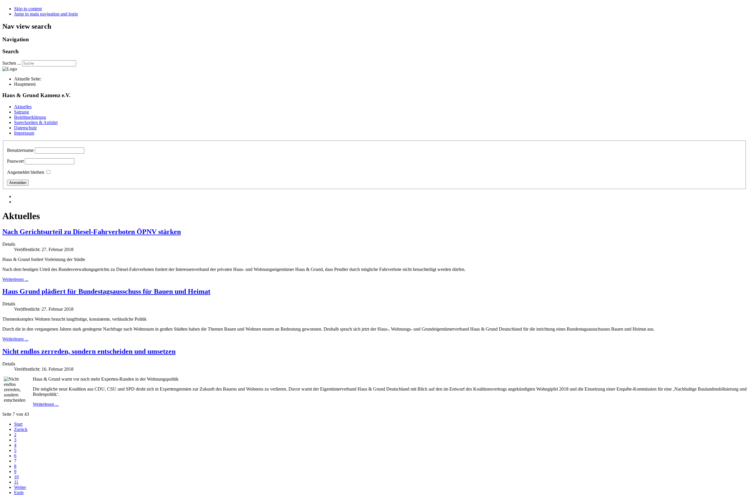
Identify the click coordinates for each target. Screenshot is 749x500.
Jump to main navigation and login (46, 13)
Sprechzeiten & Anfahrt (36, 122)
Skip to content (28, 8)
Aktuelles (23, 106)
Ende (19, 492)
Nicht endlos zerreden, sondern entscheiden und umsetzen (89, 351)
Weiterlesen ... (15, 279)
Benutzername (20, 150)
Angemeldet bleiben (25, 172)
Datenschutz (25, 127)
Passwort (15, 161)
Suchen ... (11, 63)
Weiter (20, 487)
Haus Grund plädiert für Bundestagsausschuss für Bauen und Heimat (106, 291)
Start (18, 424)
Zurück (21, 429)
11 (16, 482)
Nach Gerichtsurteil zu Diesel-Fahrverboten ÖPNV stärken (91, 232)
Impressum (24, 132)
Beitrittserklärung (30, 117)
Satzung (21, 111)
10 (16, 476)
